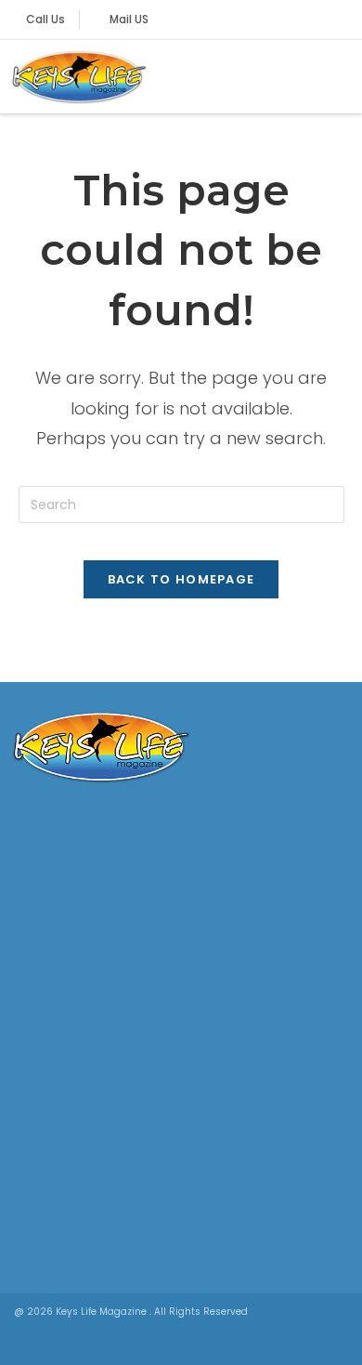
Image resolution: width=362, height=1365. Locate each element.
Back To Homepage (181, 579)
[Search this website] (181, 503)
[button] (335, 77)
